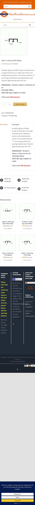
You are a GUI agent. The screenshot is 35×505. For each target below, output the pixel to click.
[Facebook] (13, 324)
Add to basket (20, 104)
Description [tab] (4, 124)
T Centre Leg (12, 116)
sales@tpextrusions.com (26, 2)
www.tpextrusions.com (20, 304)
